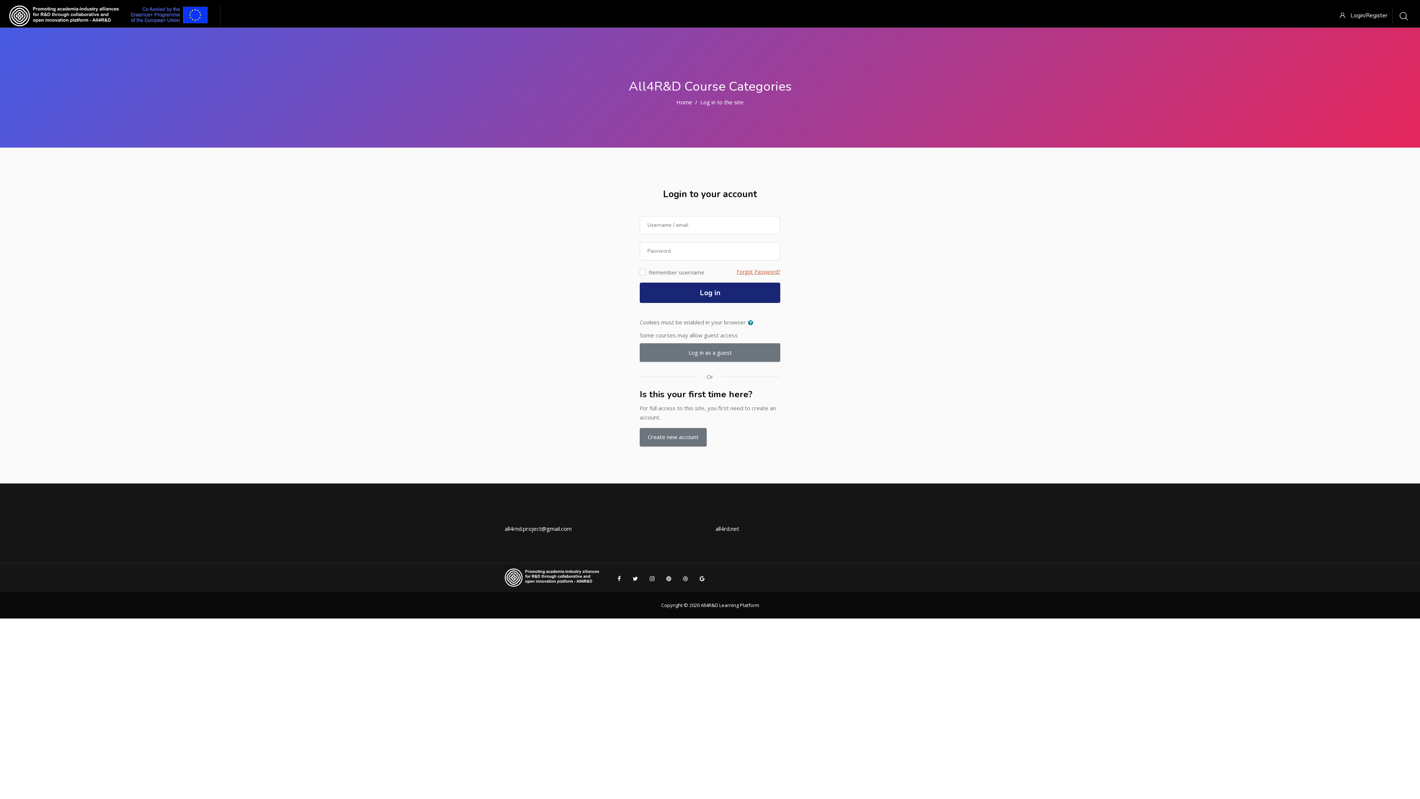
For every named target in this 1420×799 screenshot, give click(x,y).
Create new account (673, 437)
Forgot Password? (758, 271)
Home (684, 102)
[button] (752, 323)
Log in (710, 293)
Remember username (676, 272)
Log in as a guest (710, 352)
